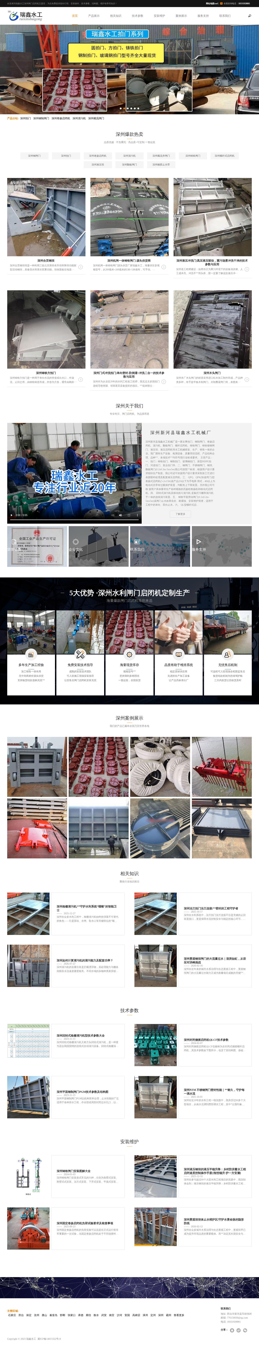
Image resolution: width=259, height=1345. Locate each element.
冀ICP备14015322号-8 (49, 1339)
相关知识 (115, 15)
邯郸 (62, 1315)
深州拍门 (25, 118)
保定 (29, 1315)
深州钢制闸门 (41, 118)
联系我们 (225, 15)
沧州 (36, 1315)
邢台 (21, 1315)
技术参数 (137, 15)
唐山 (44, 1315)
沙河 (119, 1315)
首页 (75, 15)
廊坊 (88, 1315)
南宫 (111, 1315)
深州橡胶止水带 (161, 164)
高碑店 (136, 1315)
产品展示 (94, 15)
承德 (80, 1315)
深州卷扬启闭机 (61, 118)
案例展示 (181, 15)
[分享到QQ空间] (232, 1330)
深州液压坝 (98, 164)
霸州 (168, 1315)
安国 (127, 1315)
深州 (161, 1315)
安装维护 (159, 15)
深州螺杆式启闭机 (225, 156)
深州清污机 (79, 118)
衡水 (96, 1315)
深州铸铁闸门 (193, 156)
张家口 (72, 1315)
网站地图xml (212, 3)
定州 (153, 1315)
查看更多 (179, 1315)
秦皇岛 (53, 1315)
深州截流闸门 (96, 118)
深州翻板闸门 (129, 164)
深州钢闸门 (34, 156)
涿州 (145, 1315)
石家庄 (12, 1315)
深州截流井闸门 (161, 156)
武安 (104, 1315)
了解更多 (180, 514)
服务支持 (203, 15)
